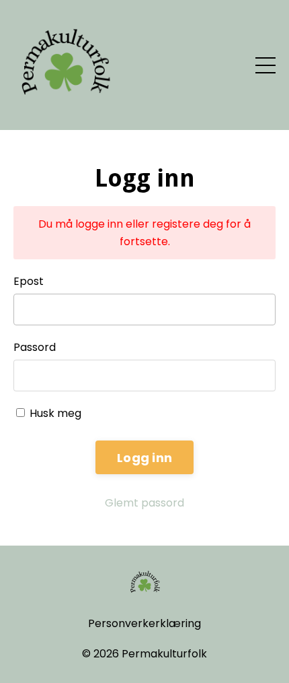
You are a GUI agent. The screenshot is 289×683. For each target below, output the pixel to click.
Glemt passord (144, 503)
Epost (28, 281)
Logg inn (144, 457)
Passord (34, 347)
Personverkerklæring (144, 623)
